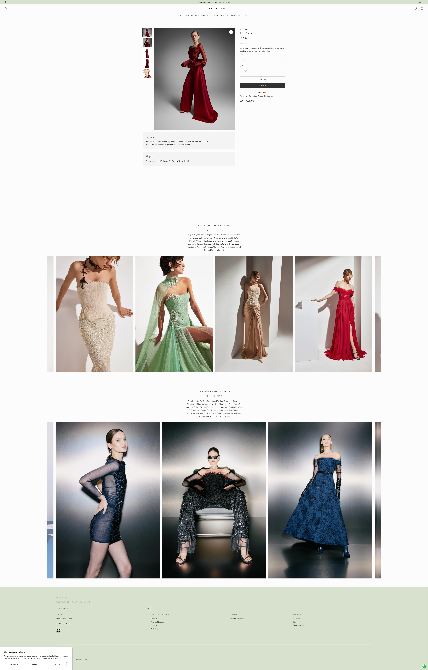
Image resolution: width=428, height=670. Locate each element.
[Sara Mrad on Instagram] (5, 2)
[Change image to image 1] (147, 32)
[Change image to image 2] (147, 42)
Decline (57, 664)
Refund (154, 619)
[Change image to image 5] (147, 73)
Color (242, 66)
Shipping (154, 628)
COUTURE (205, 15)
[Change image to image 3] (147, 53)
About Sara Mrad (237, 619)
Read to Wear (298, 625)
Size (241, 54)
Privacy (154, 625)
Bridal (295, 622)
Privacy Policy (59, 658)
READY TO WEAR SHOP (188, 15)
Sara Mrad (245, 29)
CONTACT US (235, 15)
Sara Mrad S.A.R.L (82, 659)
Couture (296, 619)
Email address (63, 606)
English (419, 2)
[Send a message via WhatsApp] (424, 666)
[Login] (416, 8)
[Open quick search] (6, 8)
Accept (35, 664)
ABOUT (245, 15)
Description (244, 43)
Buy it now (262, 85)
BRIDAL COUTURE (219, 15)
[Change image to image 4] (147, 63)
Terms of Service (157, 622)
